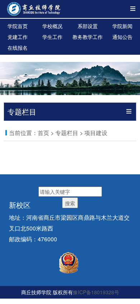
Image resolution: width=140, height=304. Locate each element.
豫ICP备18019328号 (96, 292)
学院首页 (18, 26)
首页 (43, 133)
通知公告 (122, 36)
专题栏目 (66, 133)
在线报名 (18, 47)
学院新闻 (122, 26)
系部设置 (88, 26)
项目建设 (95, 133)
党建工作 (18, 36)
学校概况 (52, 26)
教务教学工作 (88, 36)
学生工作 (52, 36)
